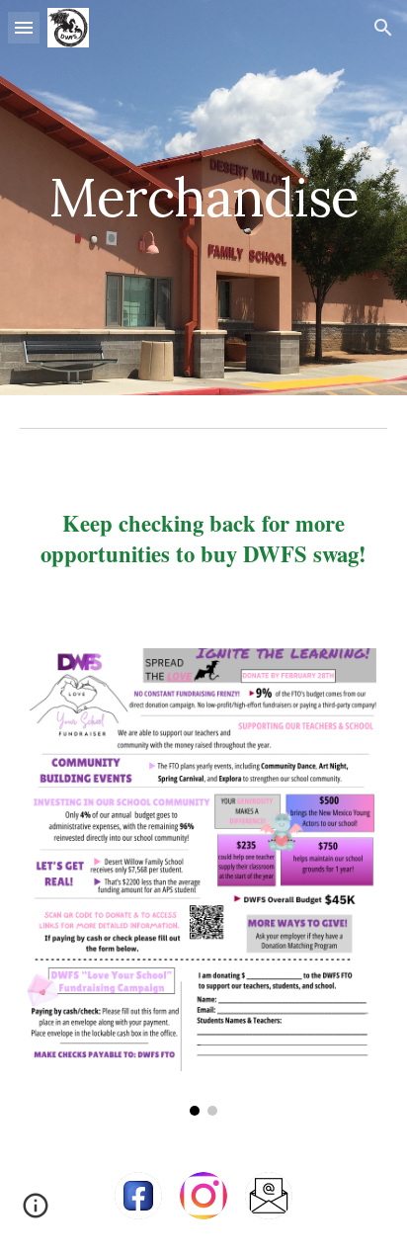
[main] (203, 197)
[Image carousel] (203, 882)
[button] (23, 27)
